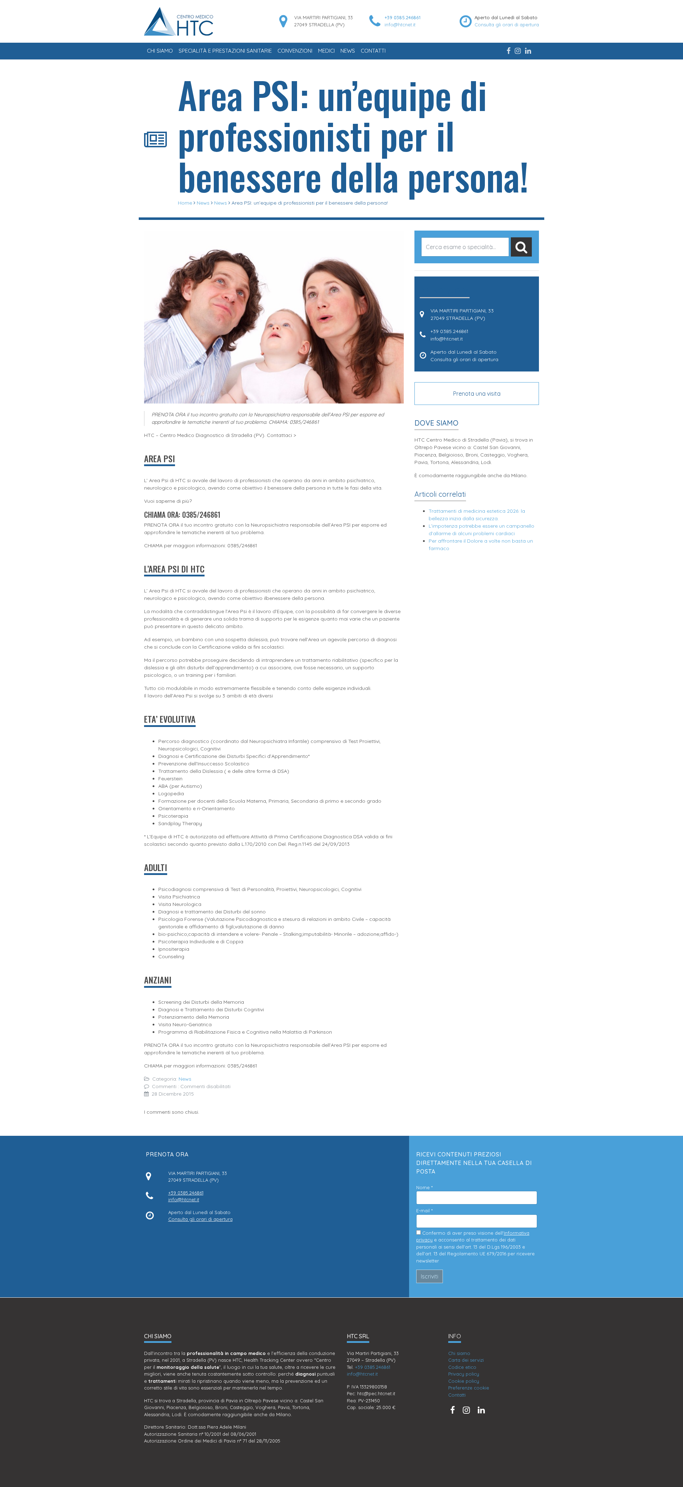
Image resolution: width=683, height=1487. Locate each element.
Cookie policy (463, 1381)
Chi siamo (160, 50)
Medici (326, 50)
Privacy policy (463, 1374)
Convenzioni (294, 50)
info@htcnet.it (400, 24)
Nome (424, 1187)
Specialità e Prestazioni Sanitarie (225, 50)
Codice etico (462, 1367)
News (347, 50)
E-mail (424, 1210)
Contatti (373, 50)
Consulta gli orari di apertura (507, 24)
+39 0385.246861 (402, 17)
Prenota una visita (477, 393)
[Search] (521, 247)
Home (185, 203)
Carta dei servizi (466, 1360)
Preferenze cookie (468, 1388)
